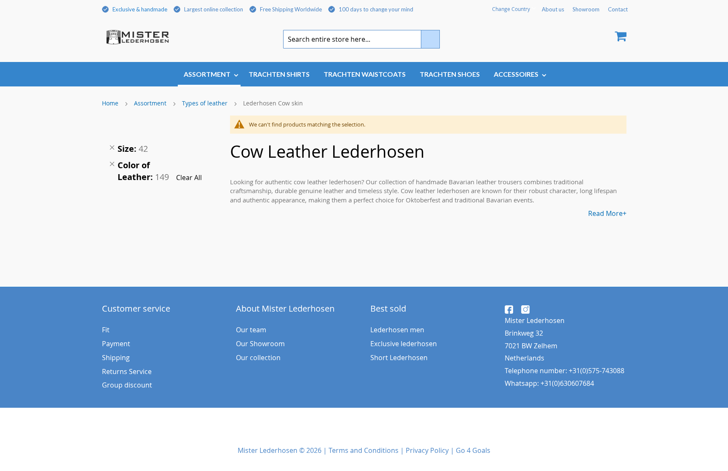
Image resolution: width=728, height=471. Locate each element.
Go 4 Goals (473, 450)
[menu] (364, 74)
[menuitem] (209, 74)
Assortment (151, 103)
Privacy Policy (427, 450)
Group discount (127, 385)
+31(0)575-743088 (596, 370)
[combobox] (361, 39)
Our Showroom (260, 343)
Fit (106, 329)
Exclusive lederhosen (403, 343)
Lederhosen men (397, 329)
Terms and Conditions (364, 450)
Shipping (116, 357)
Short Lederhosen (399, 357)
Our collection (258, 357)
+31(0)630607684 (567, 383)
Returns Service (127, 371)
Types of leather (205, 103)
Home (111, 103)
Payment (116, 343)
